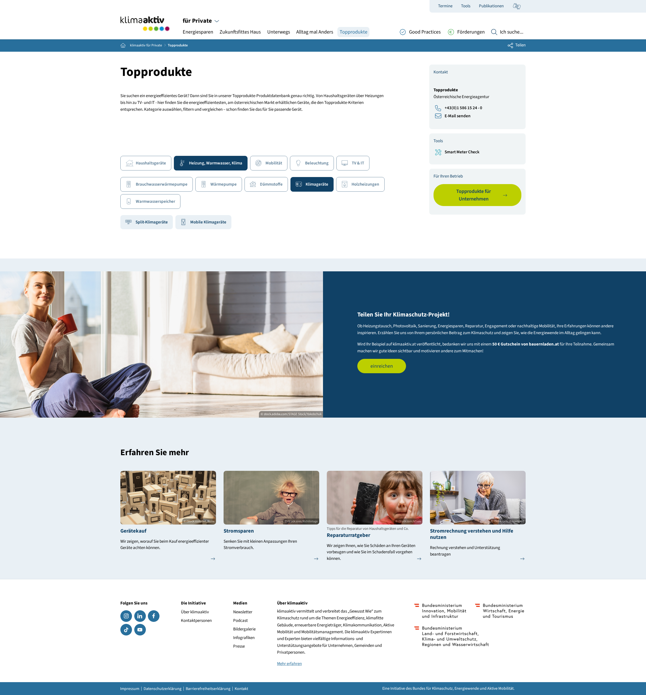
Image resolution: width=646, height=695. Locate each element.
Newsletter (242, 612)
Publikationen (491, 6)
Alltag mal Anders (314, 32)
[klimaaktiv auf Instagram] (126, 616)
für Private (198, 20)
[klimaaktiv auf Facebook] (153, 616)
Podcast (240, 621)
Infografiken (244, 638)
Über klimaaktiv (195, 612)
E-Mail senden (458, 116)
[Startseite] (145, 24)
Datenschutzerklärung (162, 689)
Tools (465, 6)
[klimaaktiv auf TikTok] (126, 629)
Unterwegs (278, 32)
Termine (445, 6)
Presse (239, 646)
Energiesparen (198, 32)
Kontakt (241, 689)
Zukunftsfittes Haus (240, 32)
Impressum (129, 689)
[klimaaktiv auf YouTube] (140, 629)
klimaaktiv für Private (146, 45)
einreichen (381, 366)
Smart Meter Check (462, 152)
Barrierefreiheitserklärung (208, 689)
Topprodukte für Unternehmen (473, 195)
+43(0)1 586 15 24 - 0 (463, 108)
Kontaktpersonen (196, 621)
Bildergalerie (244, 629)
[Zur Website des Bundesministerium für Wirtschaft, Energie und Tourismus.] (499, 611)
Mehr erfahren (289, 664)
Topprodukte (353, 32)
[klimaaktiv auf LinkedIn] (140, 616)
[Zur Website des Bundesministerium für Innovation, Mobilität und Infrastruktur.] (440, 611)
